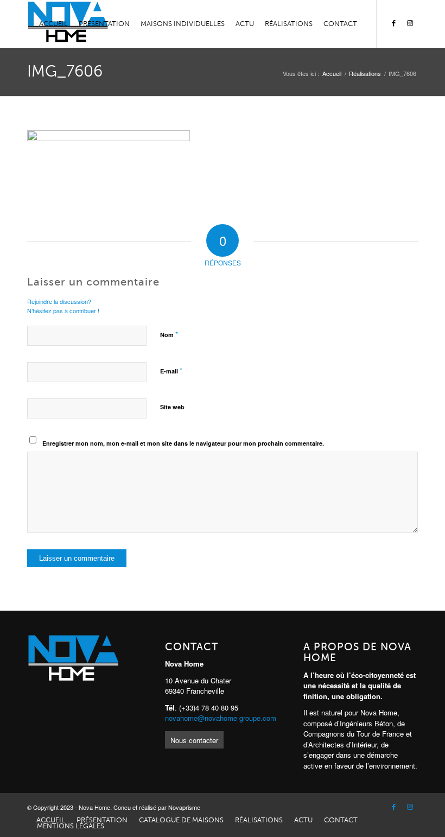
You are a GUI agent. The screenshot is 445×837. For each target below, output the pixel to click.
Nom (169, 334)
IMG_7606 (65, 71)
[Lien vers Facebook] (393, 23)
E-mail (171, 370)
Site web (172, 407)
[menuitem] (53, 24)
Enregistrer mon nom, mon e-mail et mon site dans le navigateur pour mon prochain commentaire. (183, 443)
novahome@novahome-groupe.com (220, 718)
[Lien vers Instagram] (410, 23)
